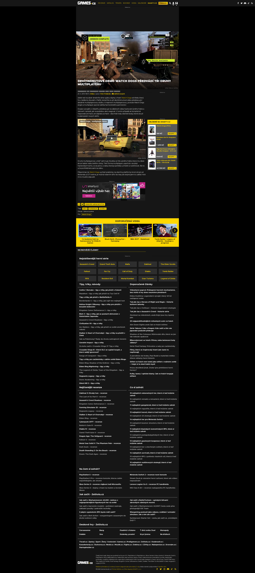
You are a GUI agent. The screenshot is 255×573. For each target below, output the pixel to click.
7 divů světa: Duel (147, 530)
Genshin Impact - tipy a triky (91, 343)
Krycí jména (145, 534)
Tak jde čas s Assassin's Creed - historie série (149, 312)
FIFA (87, 279)
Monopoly (164, 530)
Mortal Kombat (127, 279)
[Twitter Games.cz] (241, 3)
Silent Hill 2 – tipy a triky (89, 383)
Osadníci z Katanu (127, 530)
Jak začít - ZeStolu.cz (91, 494)
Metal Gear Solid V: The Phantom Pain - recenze (100, 443)
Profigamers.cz (133, 542)
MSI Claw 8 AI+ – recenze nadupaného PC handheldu (152, 488)
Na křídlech (165, 534)
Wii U (111, 91)
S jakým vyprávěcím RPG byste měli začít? (97, 512)
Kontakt (132, 566)
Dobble (82, 534)
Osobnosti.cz (157, 542)
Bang (102, 530)
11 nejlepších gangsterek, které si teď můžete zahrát (152, 405)
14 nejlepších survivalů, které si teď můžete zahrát (151, 453)
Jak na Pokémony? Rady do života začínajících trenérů (102, 339)
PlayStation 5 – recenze (89, 475)
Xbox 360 (101, 91)
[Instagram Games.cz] (164, 569)
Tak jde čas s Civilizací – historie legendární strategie (153, 308)
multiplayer (93, 208)
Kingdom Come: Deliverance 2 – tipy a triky (97, 310)
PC (88, 91)
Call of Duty (127, 271)
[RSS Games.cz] (252, 3)
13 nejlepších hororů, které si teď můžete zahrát (150, 412)
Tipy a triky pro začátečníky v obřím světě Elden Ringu (102, 359)
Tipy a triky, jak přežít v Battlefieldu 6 (95, 297)
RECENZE (101, 3)
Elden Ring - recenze (88, 418)
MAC (107, 91)
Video (92, 94)
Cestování (111, 542)
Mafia (127, 264)
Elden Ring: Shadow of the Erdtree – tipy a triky (99, 363)
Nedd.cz (109, 545)
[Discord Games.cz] (245, 3)
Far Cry (107, 271)
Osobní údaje (119, 566)
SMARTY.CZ (152, 3)
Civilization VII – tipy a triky (90, 323)
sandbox (103, 208)
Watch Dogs (126, 98)
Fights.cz (128, 545)
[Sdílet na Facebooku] (79, 204)
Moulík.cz (119, 545)
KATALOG (110, 3)
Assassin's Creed (87, 264)
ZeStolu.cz (145, 542)
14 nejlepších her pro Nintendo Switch (146, 419)
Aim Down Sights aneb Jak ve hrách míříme (148, 325)
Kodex (127, 566)
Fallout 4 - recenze (87, 440)
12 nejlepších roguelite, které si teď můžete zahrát (151, 409)
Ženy (104, 542)
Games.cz (121, 542)
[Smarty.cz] (112, 191)
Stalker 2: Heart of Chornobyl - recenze (96, 415)
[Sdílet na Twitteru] (82, 204)
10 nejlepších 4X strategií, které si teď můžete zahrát (152, 416)
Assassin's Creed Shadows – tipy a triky (96, 320)
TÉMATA (118, 3)
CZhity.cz (147, 545)
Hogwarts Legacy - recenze (91, 411)
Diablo (148, 271)
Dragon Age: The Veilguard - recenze (95, 436)
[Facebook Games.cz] (238, 3)
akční (85, 208)
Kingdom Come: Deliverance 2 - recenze (96, 404)
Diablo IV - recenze (87, 429)
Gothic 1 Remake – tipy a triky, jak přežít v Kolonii (100, 290)
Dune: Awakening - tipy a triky (92, 380)
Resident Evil (107, 279)
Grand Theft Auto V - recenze (92, 433)
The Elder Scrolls (168, 264)
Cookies (111, 566)
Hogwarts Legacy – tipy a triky (92, 376)
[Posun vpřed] (175, 230)
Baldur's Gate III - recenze (90, 425)
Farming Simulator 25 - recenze (92, 407)
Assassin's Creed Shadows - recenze (95, 400)
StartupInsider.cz (86, 547)
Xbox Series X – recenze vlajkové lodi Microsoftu (100, 484)
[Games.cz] (87, 3)
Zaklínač (147, 264)
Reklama (99, 566)
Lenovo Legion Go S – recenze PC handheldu (149, 484)
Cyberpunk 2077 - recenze (90, 422)
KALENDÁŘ (142, 3)
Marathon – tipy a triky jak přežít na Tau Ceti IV (99, 294)
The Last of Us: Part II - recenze (92, 397)
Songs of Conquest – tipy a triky (93, 356)
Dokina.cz (137, 545)
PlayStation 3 (94, 91)
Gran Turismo (148, 279)
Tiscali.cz (83, 542)
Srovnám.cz (171, 545)
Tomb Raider (168, 271)
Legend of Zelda (168, 279)
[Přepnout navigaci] (173, 3)
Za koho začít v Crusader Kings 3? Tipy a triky (99, 346)
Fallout (87, 271)
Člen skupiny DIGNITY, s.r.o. (132, 569)
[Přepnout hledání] (170, 3)
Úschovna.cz (99, 545)
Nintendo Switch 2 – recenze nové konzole (148, 475)
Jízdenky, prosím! (127, 534)
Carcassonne (84, 530)
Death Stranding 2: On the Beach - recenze (97, 450)
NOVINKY (126, 3)
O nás (138, 566)
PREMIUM (163, 3)
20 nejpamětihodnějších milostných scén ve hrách (151, 321)
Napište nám (162, 566)
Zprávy (91, 542)
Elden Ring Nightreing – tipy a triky (94, 366)
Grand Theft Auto (107, 264)
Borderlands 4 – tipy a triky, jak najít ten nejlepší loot (102, 301)
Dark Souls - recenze (88, 447)
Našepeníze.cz (158, 545)
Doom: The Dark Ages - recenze (93, 454)
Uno (101, 534)
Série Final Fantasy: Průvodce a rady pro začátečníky (152, 346)
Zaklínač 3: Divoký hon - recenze (93, 393)
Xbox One (117, 91)
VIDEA (134, 3)
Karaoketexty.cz (86, 545)
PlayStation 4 (82, 91)
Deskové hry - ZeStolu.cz (93, 524)
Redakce (105, 566)
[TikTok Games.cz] (248, 3)
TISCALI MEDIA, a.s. (118, 569)
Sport (98, 542)
